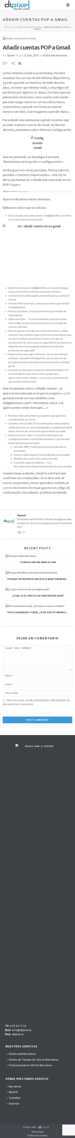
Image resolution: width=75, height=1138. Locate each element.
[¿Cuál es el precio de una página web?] (38, 589)
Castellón (15, 1098)
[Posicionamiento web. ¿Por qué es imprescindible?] (38, 606)
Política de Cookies (38, 1135)
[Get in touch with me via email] (19, 533)
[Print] (21, 63)
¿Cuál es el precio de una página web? (38, 595)
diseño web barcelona (28, 27)
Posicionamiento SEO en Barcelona (30, 1065)
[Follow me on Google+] (24, 533)
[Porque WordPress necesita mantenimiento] (38, 573)
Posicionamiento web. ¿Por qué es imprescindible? (38, 612)
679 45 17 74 (18, 1026)
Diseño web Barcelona (22, 1054)
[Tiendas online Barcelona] (38, 556)
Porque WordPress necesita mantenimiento (38, 579)
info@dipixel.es (21, 1030)
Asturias (14, 1103)
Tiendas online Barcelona (38, 562)
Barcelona (15, 1086)
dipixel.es (17, 1034)
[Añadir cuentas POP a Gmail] (37, 38)
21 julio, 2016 (31, 55)
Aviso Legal (38, 1131)
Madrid (13, 1092)
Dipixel (11, 55)
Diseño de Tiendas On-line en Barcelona (33, 1059)
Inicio (8, 27)
